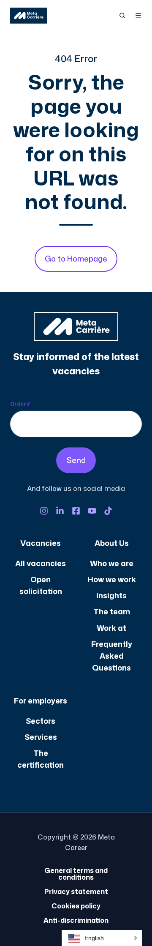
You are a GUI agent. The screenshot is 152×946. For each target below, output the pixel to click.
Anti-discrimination (76, 920)
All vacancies (40, 563)
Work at (111, 627)
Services (40, 736)
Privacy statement (76, 891)
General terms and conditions (76, 874)
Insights (111, 595)
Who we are (111, 563)
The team (111, 611)
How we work (111, 579)
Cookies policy (76, 906)
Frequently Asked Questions (111, 655)
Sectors (40, 720)
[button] (122, 15)
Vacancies (40, 542)
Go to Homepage (76, 258)
